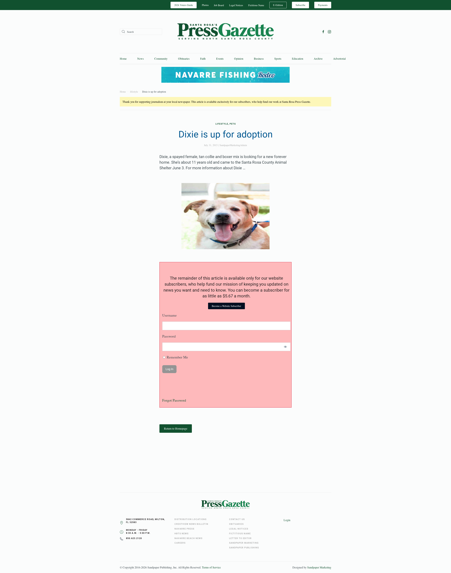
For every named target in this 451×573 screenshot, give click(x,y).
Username (169, 315)
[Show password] (285, 346)
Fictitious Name (256, 5)
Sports (277, 58)
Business (259, 58)
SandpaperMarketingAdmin (233, 145)
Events (220, 58)
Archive (318, 58)
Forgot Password (174, 400)
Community (161, 58)
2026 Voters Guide (183, 5)
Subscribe (300, 5)
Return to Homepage (175, 428)
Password (169, 336)
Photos (205, 5)
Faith (203, 58)
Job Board (219, 5)
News (140, 58)
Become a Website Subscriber (226, 306)
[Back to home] (225, 31)
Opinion (238, 58)
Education (297, 58)
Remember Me (177, 357)
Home (123, 58)
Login (287, 520)
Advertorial (339, 58)
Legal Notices (236, 5)
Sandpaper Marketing (319, 567)
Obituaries (184, 58)
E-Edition (278, 5)
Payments (323, 5)
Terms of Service (211, 567)
